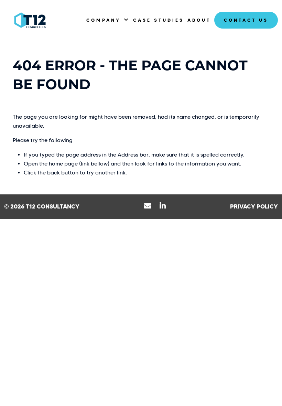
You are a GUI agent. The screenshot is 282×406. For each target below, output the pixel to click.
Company (103, 20)
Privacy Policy (254, 206)
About (199, 20)
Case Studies (158, 20)
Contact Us (246, 20)
